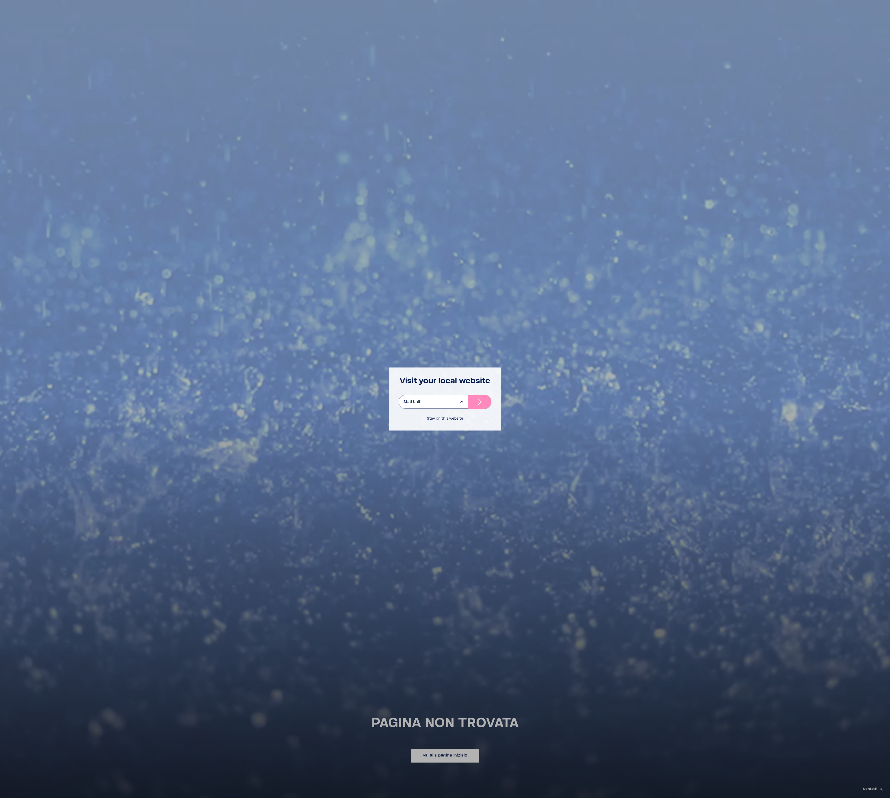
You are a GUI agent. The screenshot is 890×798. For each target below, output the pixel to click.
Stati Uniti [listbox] (412, 402)
